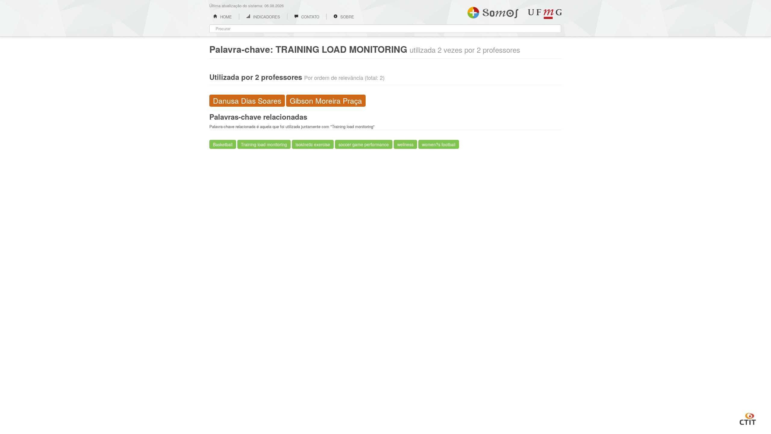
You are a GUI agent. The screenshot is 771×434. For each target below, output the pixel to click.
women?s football (438, 144)
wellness (405, 144)
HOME (225, 17)
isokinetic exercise (312, 144)
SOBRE (346, 17)
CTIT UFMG (748, 418)
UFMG (545, 14)
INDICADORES (266, 17)
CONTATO (309, 17)
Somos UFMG (493, 11)
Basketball (223, 144)
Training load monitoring (264, 144)
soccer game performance (364, 144)
